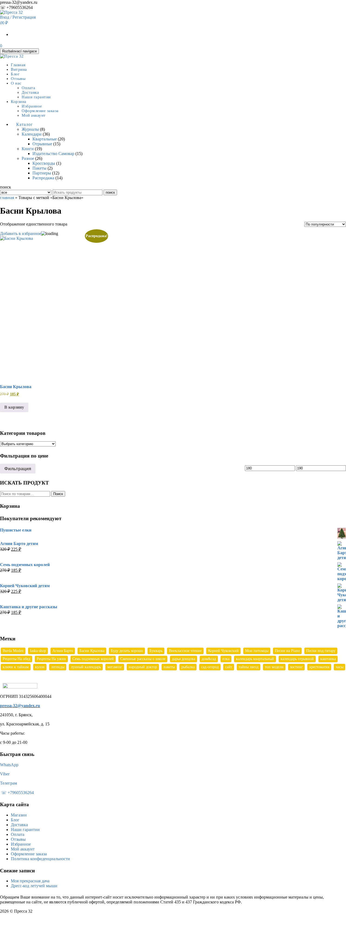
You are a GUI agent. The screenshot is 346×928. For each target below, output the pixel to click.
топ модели (274, 667)
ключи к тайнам (16, 667)
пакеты (169, 667)
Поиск (58, 494)
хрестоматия (319, 667)
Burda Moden (13, 651)
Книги (28, 148)
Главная (18, 65)
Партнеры (41, 173)
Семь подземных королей (93, 659)
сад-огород (210, 667)
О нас (16, 83)
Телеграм (8, 783)
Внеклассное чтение (185, 651)
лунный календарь (86, 667)
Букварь (155, 651)
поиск (110, 192)
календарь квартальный (255, 659)
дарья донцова (183, 659)
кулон (40, 667)
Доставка (30, 92)
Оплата (28, 88)
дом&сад (209, 659)
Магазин (19, 815)
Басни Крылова (91, 651)
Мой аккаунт (34, 115)
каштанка (328, 659)
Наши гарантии (36, 97)
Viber (4, 774)
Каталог (24, 124)
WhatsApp (9, 764)
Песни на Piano (287, 651)
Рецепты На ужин (51, 659)
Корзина (18, 101)
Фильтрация (17, 468)
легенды (57, 667)
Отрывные (42, 144)
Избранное (32, 106)
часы (339, 667)
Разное (28, 158)
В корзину (14, 407)
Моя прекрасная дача (30, 881)
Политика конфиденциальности (40, 858)
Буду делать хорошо (127, 651)
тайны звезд (248, 667)
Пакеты (39, 168)
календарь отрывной (297, 659)
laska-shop (38, 651)
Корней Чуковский (223, 651)
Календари (32, 134)
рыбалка (188, 667)
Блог (15, 74)
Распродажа (43, 178)
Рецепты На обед (16, 659)
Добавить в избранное (20, 233)
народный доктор (143, 667)
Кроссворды (43, 163)
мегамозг (114, 667)
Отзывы (18, 78)
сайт (228, 667)
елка (225, 659)
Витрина (19, 69)
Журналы (30, 129)
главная (7, 197)
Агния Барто (62, 651)
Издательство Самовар (53, 153)
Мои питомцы (256, 651)
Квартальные (44, 139)
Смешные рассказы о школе (142, 659)
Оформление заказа (40, 111)
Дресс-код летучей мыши (34, 885)
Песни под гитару (320, 651)
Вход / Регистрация (18, 17)
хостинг (296, 667)
